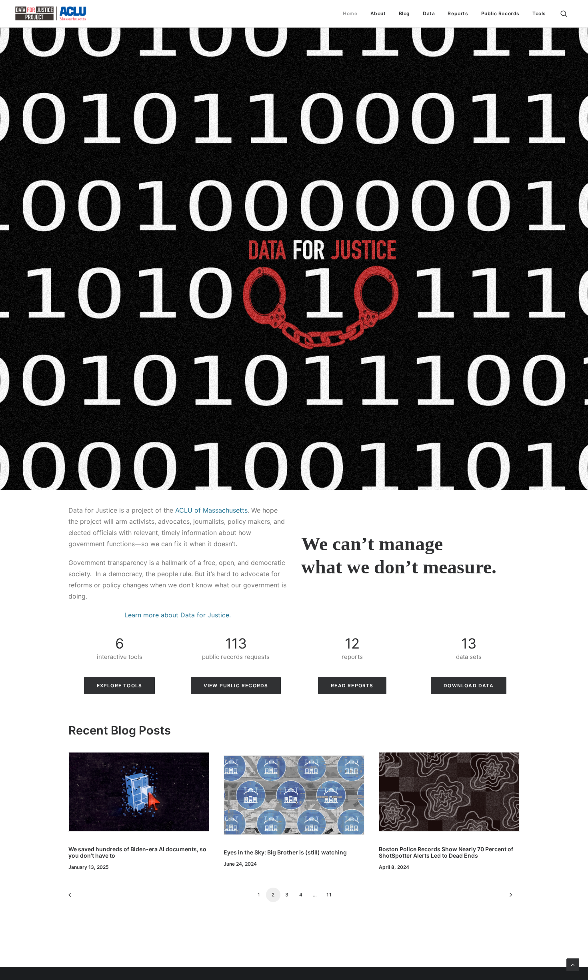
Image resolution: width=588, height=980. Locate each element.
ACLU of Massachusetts (211, 510)
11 (329, 895)
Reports (458, 13)
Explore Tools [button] (119, 686)
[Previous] (79, 897)
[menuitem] (350, 13)
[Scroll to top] (572, 964)
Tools (539, 13)
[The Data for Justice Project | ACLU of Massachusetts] (50, 14)
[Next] (509, 897)
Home (350, 13)
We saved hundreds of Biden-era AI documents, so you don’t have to (137, 852)
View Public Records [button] (236, 686)
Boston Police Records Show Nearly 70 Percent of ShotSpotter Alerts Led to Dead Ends (446, 852)
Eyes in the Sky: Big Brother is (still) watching (285, 852)
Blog (404, 13)
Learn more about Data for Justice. (177, 615)
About (378, 13)
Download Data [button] (469, 686)
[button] (567, 13)
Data (429, 13)
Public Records (500, 13)
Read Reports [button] (352, 686)
